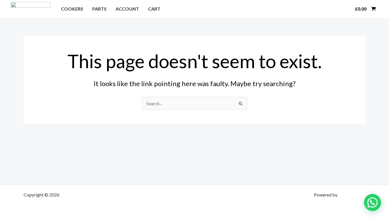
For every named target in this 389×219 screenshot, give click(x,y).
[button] (343, 9)
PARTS (99, 8)
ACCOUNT (127, 8)
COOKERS (72, 8)
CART (154, 8)
